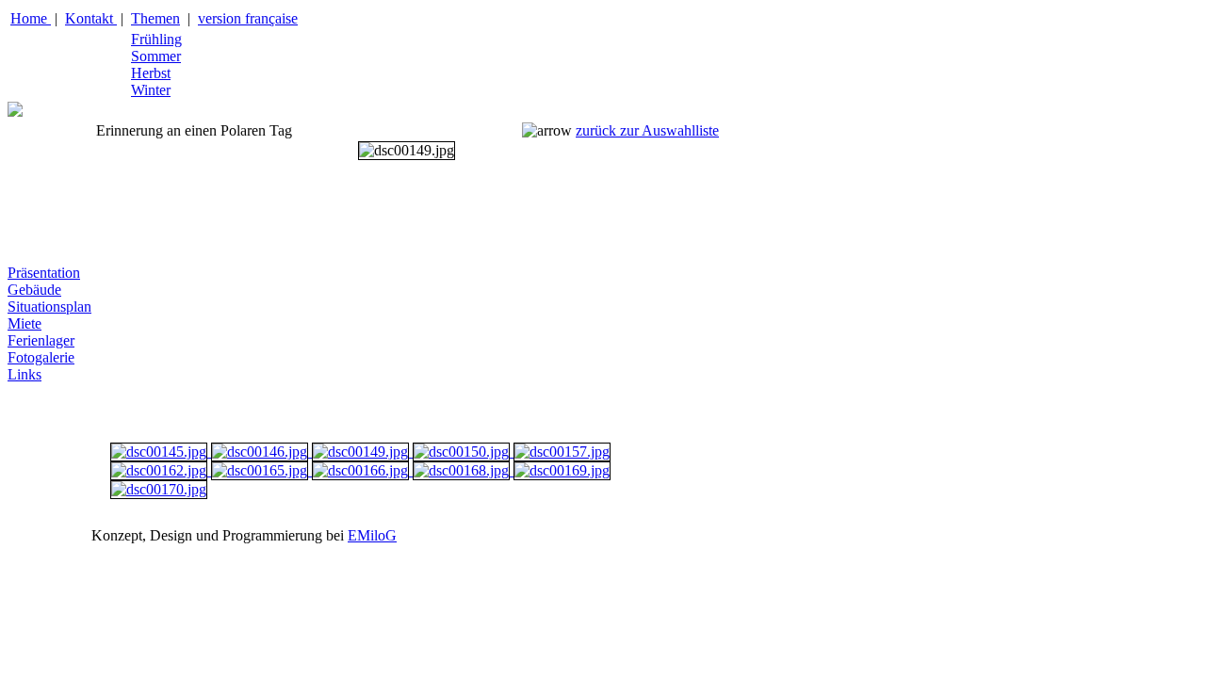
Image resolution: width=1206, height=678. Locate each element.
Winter (151, 90)
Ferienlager (41, 340)
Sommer (156, 56)
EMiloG (372, 535)
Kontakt (91, 18)
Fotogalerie (41, 357)
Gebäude (34, 290)
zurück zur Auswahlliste (647, 130)
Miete (24, 323)
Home (30, 18)
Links (24, 374)
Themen (155, 18)
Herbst (151, 73)
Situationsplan (49, 307)
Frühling (156, 39)
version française (248, 18)
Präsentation (44, 273)
